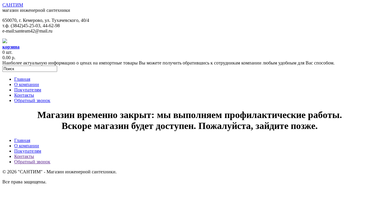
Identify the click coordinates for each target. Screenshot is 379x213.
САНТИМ (12, 4)
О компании (26, 84)
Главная (22, 79)
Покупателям (27, 89)
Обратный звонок (32, 100)
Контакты (24, 95)
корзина (11, 46)
